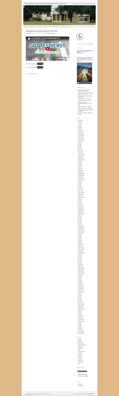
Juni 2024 (80, 163)
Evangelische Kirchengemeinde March (45, 4)
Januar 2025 (80, 153)
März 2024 (80, 168)
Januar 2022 (80, 206)
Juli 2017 (79, 293)
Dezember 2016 (81, 304)
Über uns (31, 26)
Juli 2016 (79, 311)
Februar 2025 (80, 151)
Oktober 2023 (80, 177)
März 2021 (80, 223)
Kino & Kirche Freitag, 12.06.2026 (84, 112)
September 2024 (81, 159)
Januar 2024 (80, 171)
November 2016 (81, 305)
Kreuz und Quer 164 (82, 100)
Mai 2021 (79, 219)
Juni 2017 (80, 295)
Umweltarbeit (80, 360)
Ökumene (80, 355)
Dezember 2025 (81, 134)
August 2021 (80, 214)
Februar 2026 (80, 130)
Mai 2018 (79, 278)
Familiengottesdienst (82, 344)
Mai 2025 (79, 146)
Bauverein (80, 341)
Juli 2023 (79, 182)
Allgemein (80, 339)
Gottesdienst (49, 33)
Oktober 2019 (80, 250)
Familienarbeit (80, 343)
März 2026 (80, 128)
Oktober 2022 (80, 195)
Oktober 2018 (80, 271)
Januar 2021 (80, 225)
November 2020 (81, 228)
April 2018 (80, 280)
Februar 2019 (80, 264)
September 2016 (81, 309)
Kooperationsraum (81, 351)
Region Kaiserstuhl (56, 26)
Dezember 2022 (81, 192)
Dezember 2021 (81, 207)
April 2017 (80, 298)
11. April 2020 (28, 33)
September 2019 (81, 252)
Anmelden (80, 384)
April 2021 (80, 221)
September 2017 (81, 292)
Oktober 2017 (80, 290)
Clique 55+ (63, 26)
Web (54, 33)
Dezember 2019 (81, 247)
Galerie (67, 26)
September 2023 (81, 178)
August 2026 (80, 120)
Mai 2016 (79, 312)
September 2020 (81, 232)
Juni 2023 (80, 183)
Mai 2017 (79, 297)
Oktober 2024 (80, 158)
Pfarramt (26, 26)
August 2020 (80, 233)
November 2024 (81, 156)
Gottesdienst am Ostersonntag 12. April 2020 (42, 31)
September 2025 (81, 139)
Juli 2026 (79, 122)
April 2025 (80, 147)
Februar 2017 (80, 302)
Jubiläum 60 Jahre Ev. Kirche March (85, 95)
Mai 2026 (79, 125)
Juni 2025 (80, 144)
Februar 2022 (80, 204)
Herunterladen (40, 63)
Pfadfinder (80, 356)
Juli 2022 (79, 199)
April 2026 (80, 127)
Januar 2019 (80, 266)
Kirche (79, 349)
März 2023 (80, 187)
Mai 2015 (79, 326)
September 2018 (81, 273)
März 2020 (80, 242)
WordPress (91, 393)
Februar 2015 (80, 329)
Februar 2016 (80, 316)
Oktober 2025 (80, 137)
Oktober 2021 (80, 211)
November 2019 (81, 249)
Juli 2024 (79, 161)
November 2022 (81, 194)
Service (49, 26)
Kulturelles (80, 353)
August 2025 (80, 141)
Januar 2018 (80, 285)
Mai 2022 (79, 201)
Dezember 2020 (81, 226)
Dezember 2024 (81, 154)
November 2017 (81, 288)
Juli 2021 (79, 216)
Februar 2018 (80, 283)
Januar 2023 (80, 190)
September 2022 (81, 197)
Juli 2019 (79, 256)
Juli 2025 (79, 142)
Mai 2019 (79, 259)
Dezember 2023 (81, 173)
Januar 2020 (80, 245)
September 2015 (81, 321)
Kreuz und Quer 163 (82, 106)
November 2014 (81, 333)
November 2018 (81, 269)
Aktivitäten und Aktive (42, 26)
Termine (35, 26)
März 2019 (80, 262)
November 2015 (81, 319)
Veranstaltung (80, 361)
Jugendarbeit (80, 348)
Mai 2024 (79, 165)
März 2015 (80, 328)
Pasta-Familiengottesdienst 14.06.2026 (85, 109)
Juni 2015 (80, 324)
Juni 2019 (80, 257)
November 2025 (81, 135)
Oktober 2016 (80, 307)
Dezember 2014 (81, 331)
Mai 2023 (79, 185)
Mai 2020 (79, 238)
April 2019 (80, 261)
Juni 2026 (80, 123)
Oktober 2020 (80, 230)
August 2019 (80, 254)
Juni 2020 (80, 237)
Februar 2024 (80, 170)
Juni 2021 (80, 218)
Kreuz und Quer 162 (82, 108)
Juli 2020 (79, 235)
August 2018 (80, 274)
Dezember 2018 (81, 268)
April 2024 (80, 166)
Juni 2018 (80, 276)
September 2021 (81, 213)
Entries (80, 385)
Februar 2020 (80, 244)
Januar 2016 (80, 317)
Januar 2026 (80, 132)
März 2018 (80, 281)
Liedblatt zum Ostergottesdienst (31, 63)
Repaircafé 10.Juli (81, 98)
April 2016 (80, 314)
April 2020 (80, 240)
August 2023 (80, 180)
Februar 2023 (80, 189)
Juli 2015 (79, 323)
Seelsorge (80, 358)
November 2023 (81, 175)
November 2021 (81, 209)
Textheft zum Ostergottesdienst (31, 67)
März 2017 (80, 300)
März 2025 (80, 149)
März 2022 (80, 202)
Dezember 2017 (81, 286)
